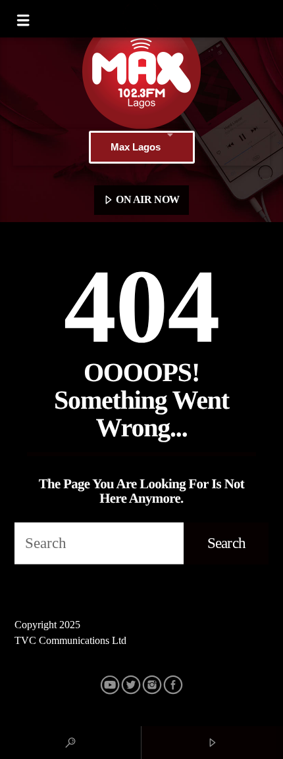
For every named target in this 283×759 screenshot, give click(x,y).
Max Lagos (136, 146)
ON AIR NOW (147, 199)
